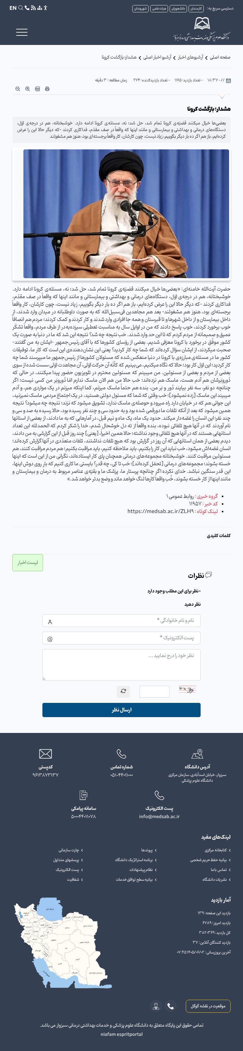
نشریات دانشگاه (214, 880)
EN (13, 8)
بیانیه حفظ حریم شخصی (208, 860)
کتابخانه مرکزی (216, 850)
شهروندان (140, 8)
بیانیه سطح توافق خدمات (134, 880)
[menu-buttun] (21, 32)
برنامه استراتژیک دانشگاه (134, 860)
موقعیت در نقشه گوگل (208, 1006)
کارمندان (196, 8)
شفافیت (73, 880)
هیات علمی (159, 8)
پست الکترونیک (67, 870)
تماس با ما (219, 870)
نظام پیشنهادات (141, 870)
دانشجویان (178, 8)
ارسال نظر (122, 710)
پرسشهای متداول (66, 860)
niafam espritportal (122, 1034)
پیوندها (147, 850)
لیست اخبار (27, 562)
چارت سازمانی (69, 850)
